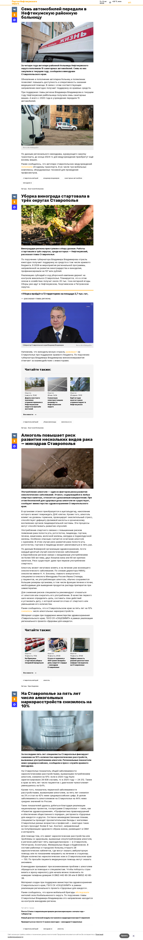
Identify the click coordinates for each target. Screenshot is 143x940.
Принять (124, 936)
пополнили (27, 167)
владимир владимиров (51, 178)
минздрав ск (27, 183)
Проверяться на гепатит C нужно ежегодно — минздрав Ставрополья (51, 922)
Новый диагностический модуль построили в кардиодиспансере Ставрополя (55, 918)
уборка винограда (49, 422)
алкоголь (46, 680)
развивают (71, 352)
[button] (57, 42)
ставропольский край (30, 178)
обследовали (82, 892)
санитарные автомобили (73, 178)
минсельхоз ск (66, 422)
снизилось (26, 611)
